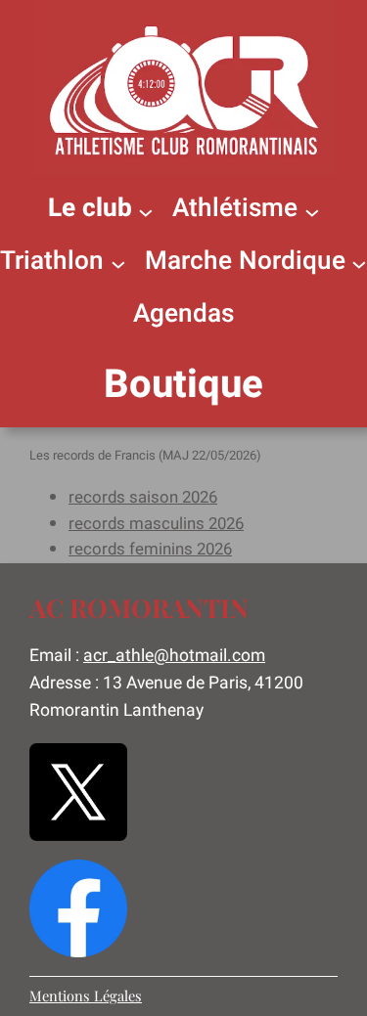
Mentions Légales (85, 995)
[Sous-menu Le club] (146, 211)
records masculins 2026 (156, 523)
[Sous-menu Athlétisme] (312, 211)
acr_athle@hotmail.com (174, 655)
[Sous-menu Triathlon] (118, 263)
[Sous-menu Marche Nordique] (359, 263)
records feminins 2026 (150, 549)
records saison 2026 (143, 497)
